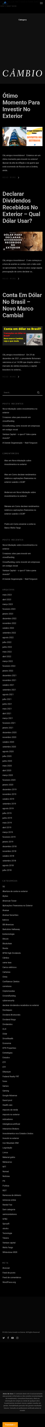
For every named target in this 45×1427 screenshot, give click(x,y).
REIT (4, 1190)
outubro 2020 (8, 742)
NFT (4, 1167)
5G (3, 886)
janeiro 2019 (7, 842)
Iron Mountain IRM (10, 1143)
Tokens (5, 1238)
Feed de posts (8, 1273)
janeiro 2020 (7, 785)
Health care (7, 1105)
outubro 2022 (8, 628)
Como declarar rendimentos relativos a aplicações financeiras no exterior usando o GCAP (20, 478)
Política (5, 1186)
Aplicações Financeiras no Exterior (17, 905)
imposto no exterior (11, 1114)
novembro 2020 (9, 737)
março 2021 (7, 718)
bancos (5, 920)
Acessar (6, 1268)
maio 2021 (7, 709)
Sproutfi (5, 1224)
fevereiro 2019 (9, 837)
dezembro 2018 (9, 846)
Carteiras (6, 972)
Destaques (7, 1010)
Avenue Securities (10, 915)
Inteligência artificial (11, 1124)
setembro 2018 (9, 861)
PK (3, 1181)
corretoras (7, 986)
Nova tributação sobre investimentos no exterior (19, 411)
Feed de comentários (11, 1277)
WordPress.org (9, 1282)
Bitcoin (5, 939)
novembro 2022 (9, 623)
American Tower (9, 901)
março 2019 (7, 832)
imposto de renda (10, 1110)
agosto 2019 (8, 808)
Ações (5, 896)
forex (4, 1081)
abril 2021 (6, 713)
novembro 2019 (9, 794)
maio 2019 (7, 823)
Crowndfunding (9, 996)
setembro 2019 (9, 804)
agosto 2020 (8, 751)
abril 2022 (6, 656)
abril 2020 (6, 770)
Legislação (7, 1148)
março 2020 (7, 775)
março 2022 (7, 661)
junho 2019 (7, 818)
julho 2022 (7, 642)
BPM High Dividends (11, 953)
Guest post (7, 1100)
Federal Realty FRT (10, 1076)
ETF (4, 1062)
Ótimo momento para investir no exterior (21, 105)
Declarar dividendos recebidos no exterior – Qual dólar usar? (21, 207)
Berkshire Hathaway (11, 929)
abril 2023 (6, 599)
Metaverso (7, 1162)
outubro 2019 (8, 799)
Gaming (5, 1091)
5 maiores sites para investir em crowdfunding (16, 419)
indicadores (7, 1119)
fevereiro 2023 (9, 609)
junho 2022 (7, 647)
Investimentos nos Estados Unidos (17, 1133)
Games (5, 1086)
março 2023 (7, 604)
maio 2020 (7, 766)
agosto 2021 (8, 694)
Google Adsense (9, 1095)
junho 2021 (7, 704)
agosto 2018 (8, 865)
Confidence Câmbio (11, 981)
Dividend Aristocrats (11, 1015)
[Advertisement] (22, 45)
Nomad (5, 1171)
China (4, 977)
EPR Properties (9, 1048)
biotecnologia (8, 934)
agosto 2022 (8, 637)
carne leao (7, 962)
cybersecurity (8, 1000)
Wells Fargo (7, 1247)
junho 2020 (7, 761)
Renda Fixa (7, 1205)
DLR (4, 1029)
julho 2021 (7, 699)
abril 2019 (6, 827)
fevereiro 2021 (9, 723)
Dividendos (7, 1024)
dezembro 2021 (9, 675)
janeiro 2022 (7, 671)
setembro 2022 (9, 633)
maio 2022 (7, 652)
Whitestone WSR (9, 1252)
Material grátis (8, 1157)
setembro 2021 (9, 690)
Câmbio (5, 958)
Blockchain (7, 943)
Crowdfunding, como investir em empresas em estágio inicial (21, 428)
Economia (6, 1043)
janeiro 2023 (7, 614)
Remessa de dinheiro (11, 1195)
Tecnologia (7, 1233)
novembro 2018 (9, 851)
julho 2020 (7, 756)
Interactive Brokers (10, 1129)
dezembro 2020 (9, 732)
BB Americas (8, 924)
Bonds (5, 948)
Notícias (6, 1176)
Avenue (5, 910)
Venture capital (9, 1243)
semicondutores (9, 1214)
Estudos (6, 1057)
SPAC (5, 1219)
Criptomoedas (8, 991)
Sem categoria (8, 1209)
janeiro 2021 (7, 728)
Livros (5, 1152)
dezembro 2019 (9, 789)
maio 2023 (7, 595)
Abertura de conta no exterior (15, 891)
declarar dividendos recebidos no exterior (20, 1005)
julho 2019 (7, 813)
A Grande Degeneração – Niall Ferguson (19, 443)
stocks (5, 1228)
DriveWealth (7, 1038)
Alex (6, 460)
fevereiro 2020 (9, 780)
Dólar (4, 1034)
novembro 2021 (9, 680)
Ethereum (6, 1072)
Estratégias (7, 1053)
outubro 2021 (8, 685)
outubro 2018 (8, 856)
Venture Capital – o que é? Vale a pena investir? (19, 436)
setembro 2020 (9, 747)
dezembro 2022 (9, 618)
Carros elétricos (9, 967)
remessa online (9, 1200)
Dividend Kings (9, 1019)
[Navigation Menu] (41, 3)
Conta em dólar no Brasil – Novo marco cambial (22, 305)
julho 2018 (7, 870)
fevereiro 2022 (9, 666)
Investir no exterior (10, 1138)
